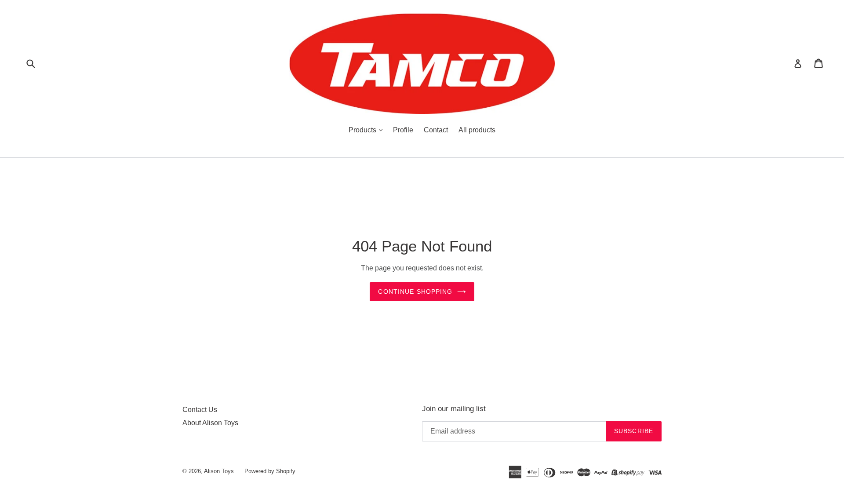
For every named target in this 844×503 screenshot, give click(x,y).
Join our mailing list (454, 409)
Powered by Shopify (269, 471)
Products (363, 130)
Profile (403, 130)
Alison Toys (219, 471)
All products (476, 130)
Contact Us (199, 409)
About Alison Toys (210, 422)
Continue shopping (415, 291)
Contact (436, 130)
